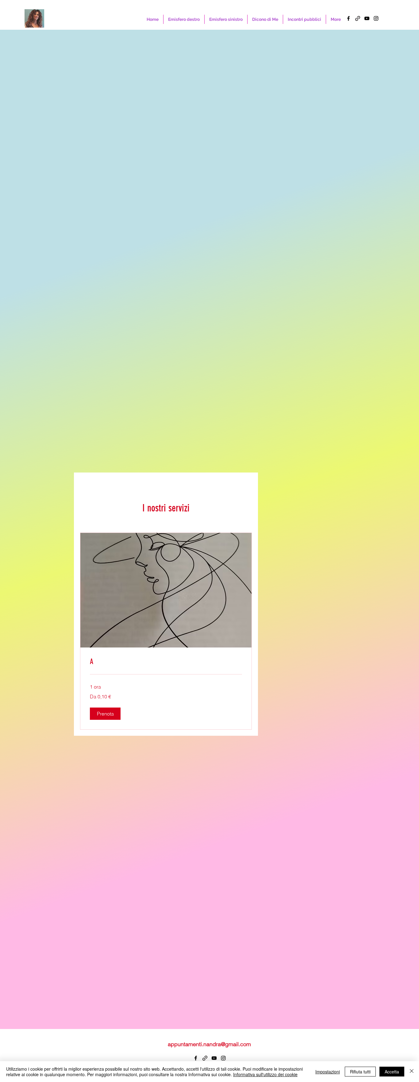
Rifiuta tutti (360, 1072)
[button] (105, 714)
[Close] (411, 1071)
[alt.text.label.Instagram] (376, 18)
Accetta (392, 1072)
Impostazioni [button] (327, 1072)
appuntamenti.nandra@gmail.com (209, 1044)
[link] (166, 662)
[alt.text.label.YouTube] (367, 18)
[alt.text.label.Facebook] (348, 18)
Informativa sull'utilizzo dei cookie (265, 1074)
